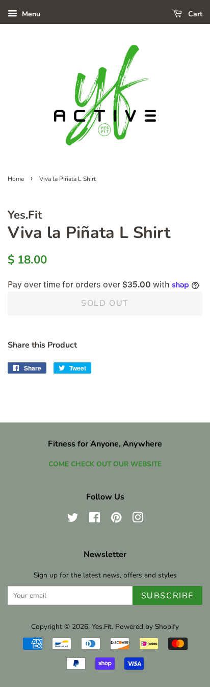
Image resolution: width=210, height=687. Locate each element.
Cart (194, 14)
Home (16, 179)
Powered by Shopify (147, 626)
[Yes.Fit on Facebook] (94, 519)
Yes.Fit (102, 626)
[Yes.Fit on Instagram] (137, 519)
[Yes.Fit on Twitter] (72, 519)
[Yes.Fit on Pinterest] (116, 519)
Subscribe (167, 595)
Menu (30, 14)
